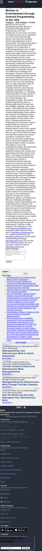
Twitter (5, 498)
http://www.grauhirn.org (15, 247)
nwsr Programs (22, 1)
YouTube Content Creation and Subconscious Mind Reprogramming (21, 283)
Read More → (7, 358)
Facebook (6, 490)
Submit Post (6, 454)
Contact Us (5, 510)
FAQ (21, 434)
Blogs (3, 482)
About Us (4, 514)
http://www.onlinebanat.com (23, 232)
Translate (4, 534)
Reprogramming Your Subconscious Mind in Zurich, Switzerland (21, 278)
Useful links (5, 446)
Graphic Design (7, 466)
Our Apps (4, 526)
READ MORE (21, 343)
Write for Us (6, 522)
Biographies (5, 478)
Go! (25, 273)
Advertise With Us (8, 518)
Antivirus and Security (10, 458)
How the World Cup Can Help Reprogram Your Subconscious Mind (23, 291)
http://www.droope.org (14, 241)
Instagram (6, 494)
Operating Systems (9, 474)
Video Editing (6, 462)
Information (5, 419)
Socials (4, 485)
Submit (8, 261)
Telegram (6, 502)
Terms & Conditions (9, 430)
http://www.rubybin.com (15, 236)
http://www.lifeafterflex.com (20, 228)
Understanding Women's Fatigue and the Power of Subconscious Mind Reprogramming (23, 314)
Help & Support (7, 505)
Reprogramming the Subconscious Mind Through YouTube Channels (23, 287)
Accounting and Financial (11, 470)
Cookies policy (12, 434)
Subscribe (26, 548)
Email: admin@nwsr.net (10, 442)
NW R (21, 407)
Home (3, 450)
